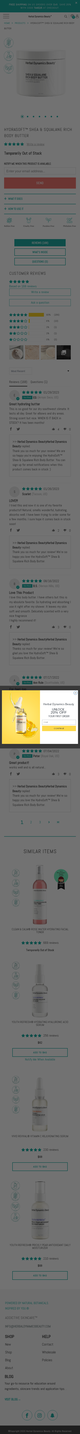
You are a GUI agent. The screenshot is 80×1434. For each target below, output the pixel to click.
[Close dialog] (75, 692)
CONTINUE (59, 728)
